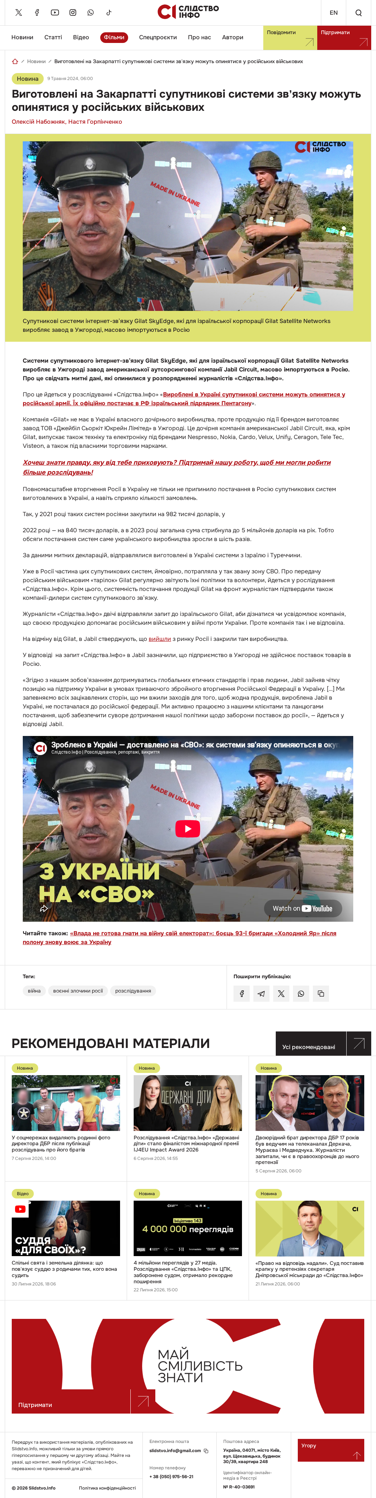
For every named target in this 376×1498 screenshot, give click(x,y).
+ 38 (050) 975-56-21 (171, 1477)
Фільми (114, 37)
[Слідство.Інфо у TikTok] (109, 12)
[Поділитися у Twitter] (281, 994)
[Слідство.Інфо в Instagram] (73, 12)
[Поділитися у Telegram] (261, 994)
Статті (53, 37)
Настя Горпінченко (95, 122)
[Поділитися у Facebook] (242, 994)
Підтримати (335, 32)
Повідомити (281, 32)
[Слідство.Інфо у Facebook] (37, 12)
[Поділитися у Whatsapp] (301, 994)
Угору (308, 1445)
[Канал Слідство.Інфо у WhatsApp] (91, 12)
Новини (22, 37)
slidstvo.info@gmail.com (175, 1451)
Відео (81, 37)
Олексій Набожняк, (39, 122)
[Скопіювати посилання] (321, 994)
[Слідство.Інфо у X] (19, 12)
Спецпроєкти (158, 37)
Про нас (199, 37)
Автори (232, 37)
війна (34, 990)
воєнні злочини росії (78, 990)
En (334, 13)
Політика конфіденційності (107, 1488)
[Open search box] (358, 12)
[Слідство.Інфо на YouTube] (55, 12)
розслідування (133, 990)
